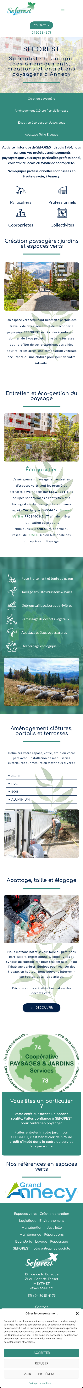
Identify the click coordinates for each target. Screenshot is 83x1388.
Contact (40, 25)
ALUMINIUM (20, 799)
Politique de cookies (40, 1383)
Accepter (42, 1353)
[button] (77, 1313)
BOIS (14, 791)
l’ (33, 535)
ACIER (15, 775)
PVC (14, 783)
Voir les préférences (41, 1374)
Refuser (41, 1363)
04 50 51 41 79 (41, 32)
